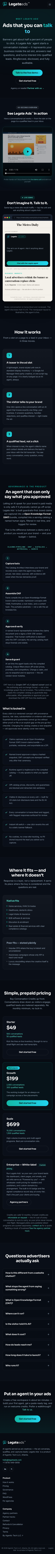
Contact (6, 1520)
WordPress (7, 1497)
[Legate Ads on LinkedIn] (5, 1469)
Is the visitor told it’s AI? (18, 1324)
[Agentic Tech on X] (11, 1469)
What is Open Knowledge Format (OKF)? (23, 1302)
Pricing (6, 1486)
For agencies (8, 1501)
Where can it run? (14, 1313)
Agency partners (19, 1202)
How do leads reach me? (18, 1344)
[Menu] (49, 4)
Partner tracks (9, 1517)
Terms (5, 1532)
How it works (8, 1482)
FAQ (4, 1493)
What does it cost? (15, 1334)
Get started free (27, 80)
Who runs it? (12, 1365)
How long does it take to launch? (23, 1355)
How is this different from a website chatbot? (24, 1274)
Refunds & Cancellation (13, 1524)
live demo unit (36, 179)
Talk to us (27, 1409)
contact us (37, 1225)
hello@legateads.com (12, 1460)
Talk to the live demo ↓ (27, 72)
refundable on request (17, 1217)
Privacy (6, 1528)
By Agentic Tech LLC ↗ (13, 1535)
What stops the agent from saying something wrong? (23, 1288)
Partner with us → (36, 88)
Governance (8, 1490)
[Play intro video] (27, 151)
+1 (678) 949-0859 (11, 1462)
